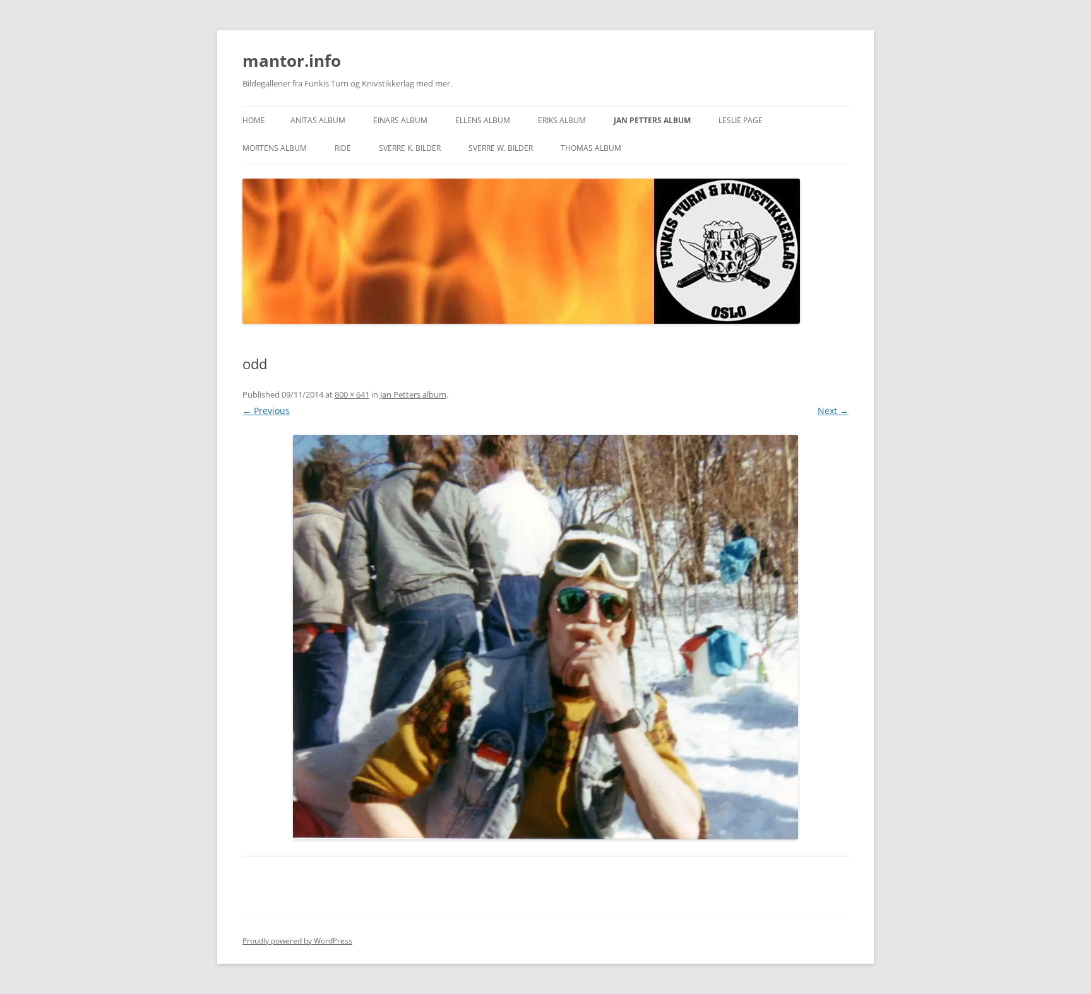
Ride (343, 148)
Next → (833, 411)
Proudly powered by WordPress (297, 940)
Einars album (400, 120)
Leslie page (740, 120)
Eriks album (562, 120)
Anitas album (317, 120)
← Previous (266, 411)
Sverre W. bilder (500, 148)
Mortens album (274, 148)
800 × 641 (352, 394)
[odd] (545, 637)
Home (253, 120)
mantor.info (291, 60)
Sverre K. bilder (410, 148)
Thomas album (591, 148)
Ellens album (482, 120)
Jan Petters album (652, 120)
